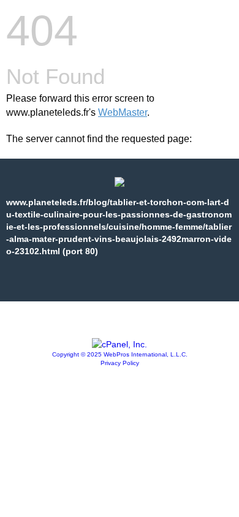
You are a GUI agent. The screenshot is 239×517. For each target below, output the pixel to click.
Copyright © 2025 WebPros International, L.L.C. (120, 354)
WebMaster (122, 112)
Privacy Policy (120, 363)
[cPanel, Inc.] (119, 344)
